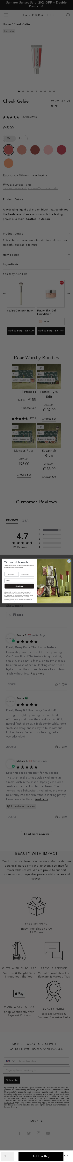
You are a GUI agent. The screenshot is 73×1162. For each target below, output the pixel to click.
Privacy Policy (14, 601)
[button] (66, 1157)
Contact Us (18, 598)
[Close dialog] (68, 560)
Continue (19, 586)
